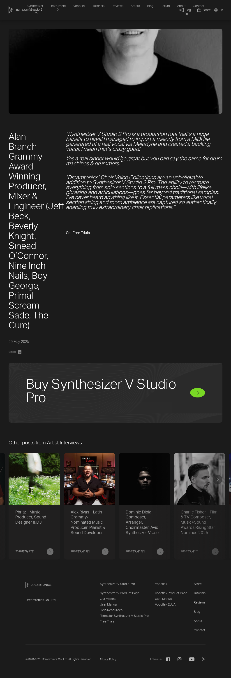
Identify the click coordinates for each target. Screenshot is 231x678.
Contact (198, 6)
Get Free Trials (78, 233)
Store (198, 584)
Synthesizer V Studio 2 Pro (35, 10)
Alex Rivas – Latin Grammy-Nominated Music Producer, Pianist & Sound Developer (88, 522)
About (181, 6)
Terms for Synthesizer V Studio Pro (124, 616)
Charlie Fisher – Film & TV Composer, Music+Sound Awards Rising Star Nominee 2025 (199, 522)
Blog (150, 6)
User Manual (108, 604)
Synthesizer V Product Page (119, 593)
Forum (165, 6)
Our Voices (108, 599)
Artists (135, 6)
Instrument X (58, 8)
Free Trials (107, 621)
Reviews (117, 6)
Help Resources (111, 610)
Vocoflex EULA (165, 604)
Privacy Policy (108, 659)
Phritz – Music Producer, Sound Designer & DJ (30, 517)
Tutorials (98, 6)
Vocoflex (79, 6)
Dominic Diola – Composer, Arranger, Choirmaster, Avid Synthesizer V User (143, 522)
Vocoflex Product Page (171, 593)
